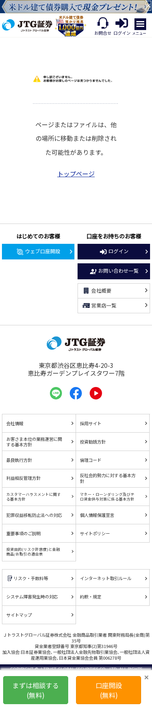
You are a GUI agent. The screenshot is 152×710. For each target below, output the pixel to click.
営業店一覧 (104, 305)
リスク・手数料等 (31, 578)
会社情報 (14, 423)
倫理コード (90, 460)
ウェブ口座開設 (42, 251)
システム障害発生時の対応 (32, 596)
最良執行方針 (19, 460)
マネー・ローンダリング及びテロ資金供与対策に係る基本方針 (107, 497)
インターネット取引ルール (105, 578)
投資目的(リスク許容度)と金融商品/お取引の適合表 (33, 552)
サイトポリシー (95, 533)
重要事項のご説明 (23, 533)
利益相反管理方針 (23, 478)
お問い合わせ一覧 (118, 270)
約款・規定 (90, 596)
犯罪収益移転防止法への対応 (34, 515)
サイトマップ (19, 615)
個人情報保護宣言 (97, 515)
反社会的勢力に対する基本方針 (108, 478)
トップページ (76, 173)
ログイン (118, 251)
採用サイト (90, 423)
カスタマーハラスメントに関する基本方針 (33, 497)
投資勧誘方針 (93, 441)
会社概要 (101, 290)
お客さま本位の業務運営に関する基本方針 (34, 442)
